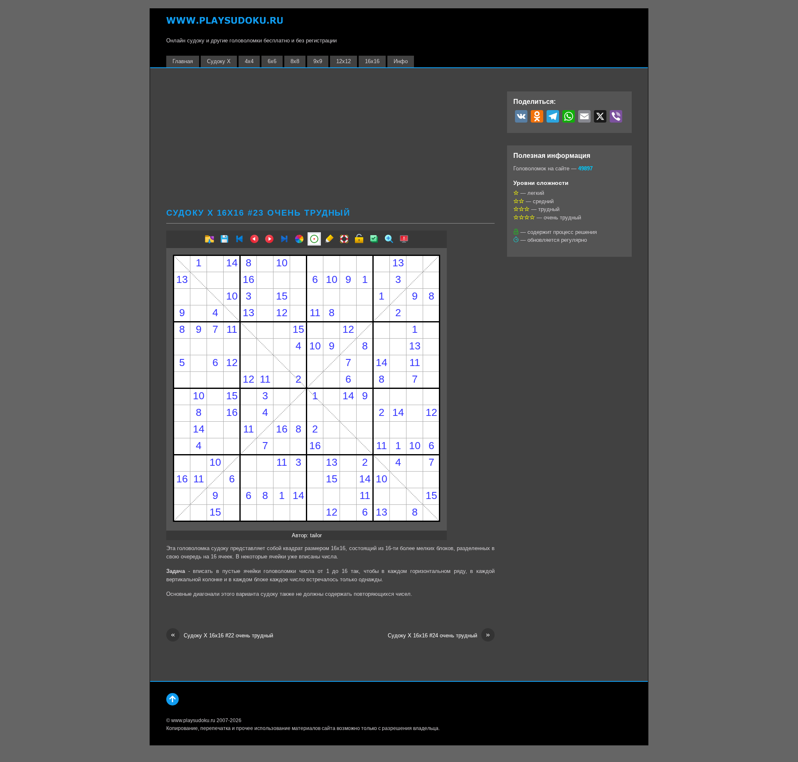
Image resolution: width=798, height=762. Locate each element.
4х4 (249, 61)
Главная (182, 61)
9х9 (317, 61)
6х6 (272, 61)
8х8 (295, 61)
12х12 (343, 61)
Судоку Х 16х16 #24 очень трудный (439, 635)
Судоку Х (219, 61)
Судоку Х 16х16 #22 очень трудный (222, 635)
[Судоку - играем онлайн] (224, 24)
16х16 (372, 61)
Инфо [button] (401, 61)
